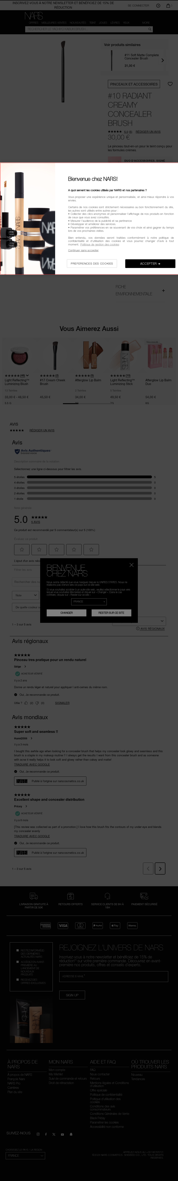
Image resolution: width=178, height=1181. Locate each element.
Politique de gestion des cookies (99, 244)
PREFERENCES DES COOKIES (92, 263)
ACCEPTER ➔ (150, 263)
